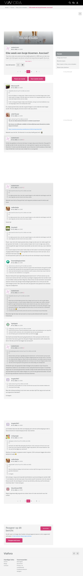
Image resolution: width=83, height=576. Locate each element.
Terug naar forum (62, 57)
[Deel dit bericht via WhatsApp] (18, 65)
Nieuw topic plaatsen (63, 67)
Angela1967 (15, 379)
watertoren (15, 47)
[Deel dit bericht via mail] (23, 65)
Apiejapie (14, 323)
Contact (6, 565)
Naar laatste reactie (37, 79)
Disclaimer (20, 563)
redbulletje (15, 207)
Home (7, 7)
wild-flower (15, 114)
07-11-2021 (14, 87)
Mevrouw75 (15, 86)
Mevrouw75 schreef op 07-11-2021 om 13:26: (20, 190)
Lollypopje (14, 436)
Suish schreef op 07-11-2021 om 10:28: (18, 384)
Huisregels (20, 561)
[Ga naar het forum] (73, 2)
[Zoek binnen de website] (69, 2)
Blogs (5, 563)
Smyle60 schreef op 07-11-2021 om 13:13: (19, 91)
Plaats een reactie (19, 79)
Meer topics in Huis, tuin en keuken (66, 64)
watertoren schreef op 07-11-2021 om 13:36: (20, 266)
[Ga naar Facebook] (74, 553)
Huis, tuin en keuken (21, 7)
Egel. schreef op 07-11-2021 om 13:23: (18, 119)
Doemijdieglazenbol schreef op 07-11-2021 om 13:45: (22, 351)
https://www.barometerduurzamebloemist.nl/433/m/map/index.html (25, 129)
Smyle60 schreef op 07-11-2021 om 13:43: (19, 296)
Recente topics (61, 61)
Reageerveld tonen (14, 540)
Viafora (8, 553)
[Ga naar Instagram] (77, 553)
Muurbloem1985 (16, 488)
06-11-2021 (14, 49)
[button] (28, 61)
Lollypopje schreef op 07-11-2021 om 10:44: (20, 328)
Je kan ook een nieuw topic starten (21, 536)
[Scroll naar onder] (80, 13)
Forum (12, 7)
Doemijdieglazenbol (18, 261)
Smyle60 (14, 227)
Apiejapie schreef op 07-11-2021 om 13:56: (19, 441)
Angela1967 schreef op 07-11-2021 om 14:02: (20, 464)
